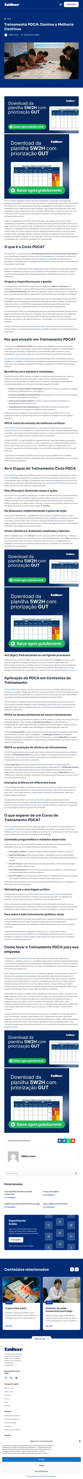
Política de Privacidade (47, 1476)
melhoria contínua (69, 670)
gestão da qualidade (48, 259)
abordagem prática (52, 894)
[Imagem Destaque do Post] (21, 1290)
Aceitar (42, 1459)
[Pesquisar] (76, 1173)
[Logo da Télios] (13, 1349)
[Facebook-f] (6, 1378)
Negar (41, 1465)
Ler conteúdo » (10, 1197)
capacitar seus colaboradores (19, 359)
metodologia (9, 829)
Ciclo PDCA (11, 428)
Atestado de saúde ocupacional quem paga (22, 1204)
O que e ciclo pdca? (51, 1192)
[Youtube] (16, 1378)
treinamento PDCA (37, 326)
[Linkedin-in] (11, 1378)
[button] (80, 1441)
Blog (9, 19)
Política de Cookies (33, 1476)
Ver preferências (41, 1471)
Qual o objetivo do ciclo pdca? (55, 1204)
